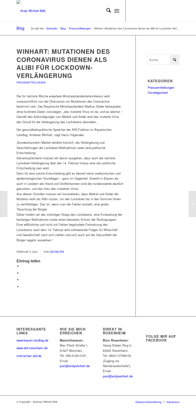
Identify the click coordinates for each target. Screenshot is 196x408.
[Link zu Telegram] (176, 10)
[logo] (31, 11)
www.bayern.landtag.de (32, 340)
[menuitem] (106, 11)
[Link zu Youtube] (147, 10)
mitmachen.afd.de (28, 355)
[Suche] (106, 11)
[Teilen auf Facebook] (22, 266)
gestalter (57, 252)
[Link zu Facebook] (140, 10)
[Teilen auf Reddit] (22, 286)
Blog (20, 28)
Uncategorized (158, 92)
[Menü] (116, 10)
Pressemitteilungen (31, 82)
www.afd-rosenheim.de (32, 348)
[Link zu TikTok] (168, 10)
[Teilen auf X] (22, 273)
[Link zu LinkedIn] (154, 10)
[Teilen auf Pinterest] (22, 279)
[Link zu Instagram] (161, 10)
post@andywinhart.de (75, 366)
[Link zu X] (132, 10)
